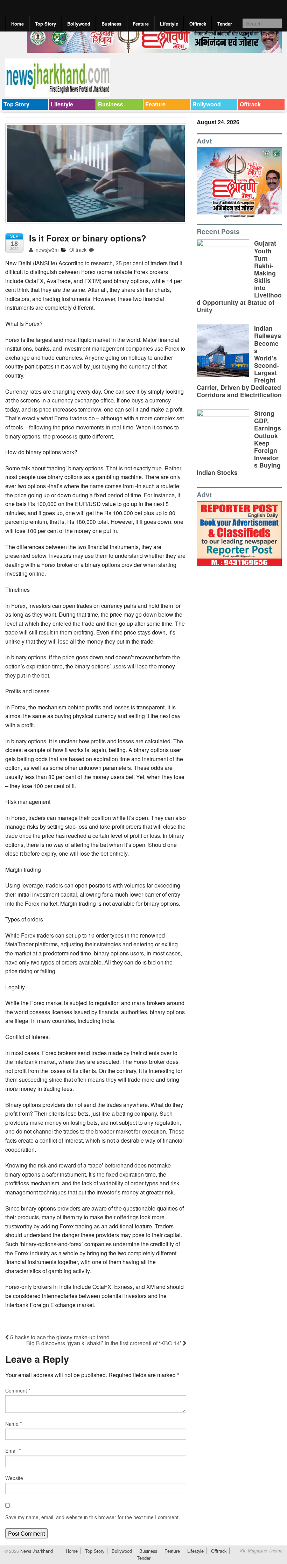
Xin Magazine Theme (261, 1551)
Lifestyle (169, 23)
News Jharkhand (36, 1551)
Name (13, 1423)
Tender (224, 23)
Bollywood (78, 23)
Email (13, 1450)
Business (111, 23)
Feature (141, 23)
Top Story (45, 23)
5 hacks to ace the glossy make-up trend (59, 1337)
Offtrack (197, 23)
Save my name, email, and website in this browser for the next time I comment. (92, 1517)
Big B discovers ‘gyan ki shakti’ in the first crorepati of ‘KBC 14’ (104, 1343)
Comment (17, 1390)
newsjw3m (46, 249)
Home (17, 23)
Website (14, 1477)
